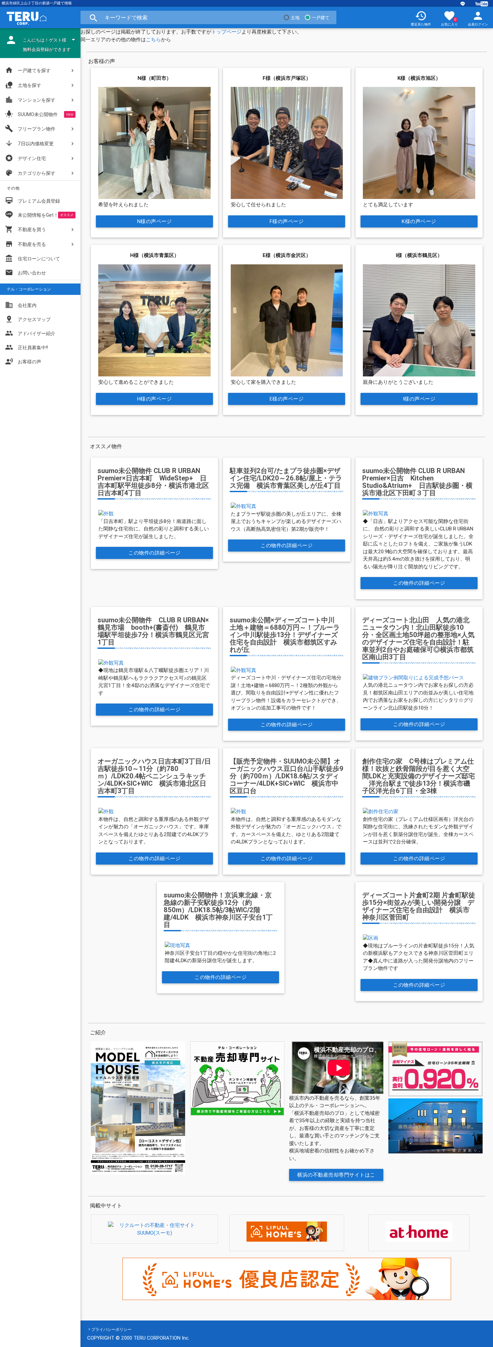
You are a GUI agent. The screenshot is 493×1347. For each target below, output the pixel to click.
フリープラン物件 (30, 128)
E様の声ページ (287, 399)
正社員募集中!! (26, 347)
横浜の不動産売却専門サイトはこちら (336, 1176)
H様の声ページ (154, 399)
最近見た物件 (421, 18)
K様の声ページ (419, 221)
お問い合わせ (25, 272)
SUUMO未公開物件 (31, 114)
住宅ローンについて (39, 259)
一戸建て (320, 17)
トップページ (226, 32)
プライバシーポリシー (111, 1329)
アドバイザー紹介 (30, 333)
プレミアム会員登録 (32, 201)
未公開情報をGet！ (38, 215)
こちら (153, 39)
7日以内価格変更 (29, 143)
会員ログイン (478, 18)
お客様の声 (23, 361)
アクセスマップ (28, 319)
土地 (295, 17)
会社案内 (21, 305)
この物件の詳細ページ (154, 553)
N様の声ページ (154, 221)
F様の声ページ (287, 221)
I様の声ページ (419, 399)
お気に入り (449, 18)
